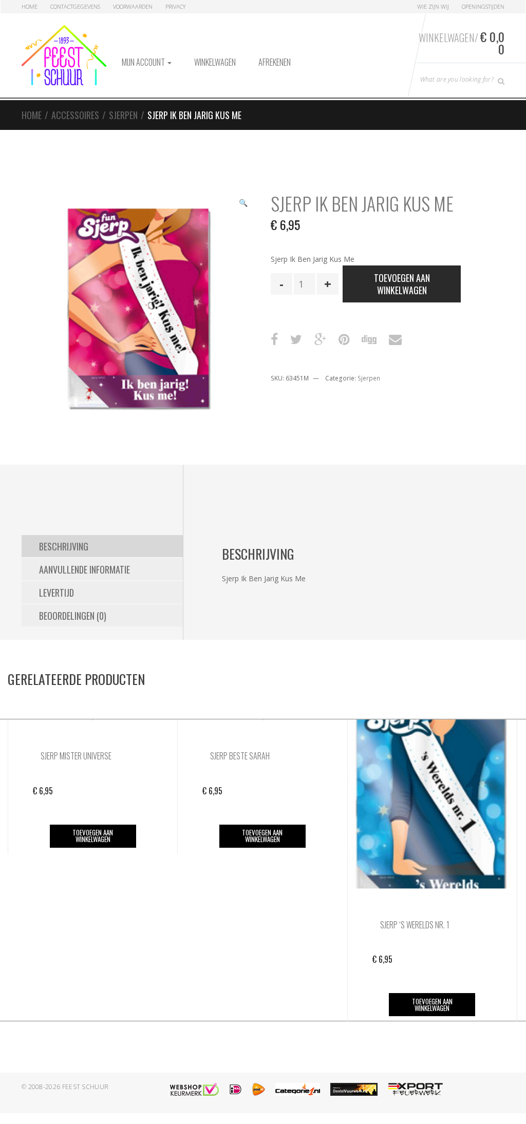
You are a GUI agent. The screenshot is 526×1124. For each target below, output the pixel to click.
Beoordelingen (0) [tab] (72, 615)
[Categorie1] (297, 1089)
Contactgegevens (75, 6)
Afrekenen (274, 62)
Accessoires (75, 115)
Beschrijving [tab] (63, 546)
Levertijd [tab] (56, 592)
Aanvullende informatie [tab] (84, 569)
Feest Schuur (85, 1086)
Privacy (175, 6)
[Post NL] (258, 1089)
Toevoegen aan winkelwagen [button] (92, 835)
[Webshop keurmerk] (194, 1089)
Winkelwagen (215, 62)
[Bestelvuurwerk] (354, 1089)
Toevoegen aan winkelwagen (402, 284)
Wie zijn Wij (433, 6)
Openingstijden (483, 6)
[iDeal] (235, 1089)
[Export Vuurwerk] (415, 1089)
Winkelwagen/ (461, 42)
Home (29, 6)
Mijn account (144, 62)
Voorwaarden (133, 6)
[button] (243, 204)
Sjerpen (123, 115)
